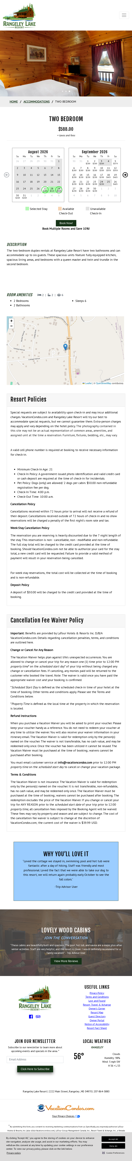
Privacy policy (14, 1152)
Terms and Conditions (97, 996)
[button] (113, 1153)
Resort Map (97, 1012)
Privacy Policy (97, 993)
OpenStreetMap (103, 383)
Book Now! (66, 223)
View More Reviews (66, 961)
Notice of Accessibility (97, 1024)
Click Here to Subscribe (35, 1069)
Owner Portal (97, 1020)
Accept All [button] (113, 1139)
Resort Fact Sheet (97, 1028)
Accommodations (37, 101)
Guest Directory (97, 1016)
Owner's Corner (97, 1008)
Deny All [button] (113, 1146)
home (14, 101)
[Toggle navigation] (124, 15)
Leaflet (88, 383)
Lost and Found (97, 1000)
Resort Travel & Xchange (97, 1004)
